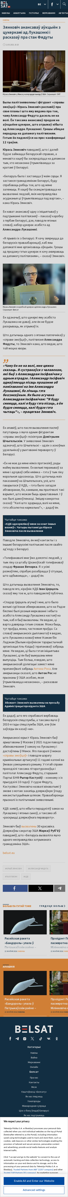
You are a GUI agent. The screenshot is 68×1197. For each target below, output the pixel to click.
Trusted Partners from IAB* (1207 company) (33, 1170)
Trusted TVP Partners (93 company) (20, 1173)
